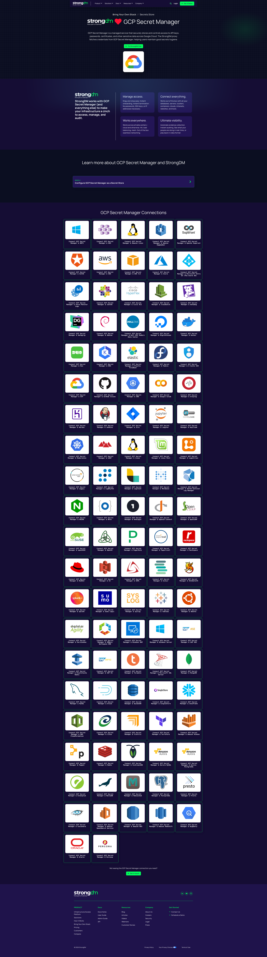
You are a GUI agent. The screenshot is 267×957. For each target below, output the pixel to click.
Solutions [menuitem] (77, 918)
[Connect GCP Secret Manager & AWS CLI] (133, 264)
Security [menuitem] (148, 918)
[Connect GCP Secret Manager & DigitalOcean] (161, 326)
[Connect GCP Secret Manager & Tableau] (161, 602)
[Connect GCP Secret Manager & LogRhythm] (105, 479)
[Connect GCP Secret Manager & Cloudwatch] (161, 295)
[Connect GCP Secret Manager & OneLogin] (133, 510)
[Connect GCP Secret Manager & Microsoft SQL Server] (161, 664)
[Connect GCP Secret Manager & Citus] (105, 725)
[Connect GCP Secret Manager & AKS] (105, 234)
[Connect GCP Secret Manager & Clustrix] (133, 725)
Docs (117, 3)
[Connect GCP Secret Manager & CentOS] (105, 295)
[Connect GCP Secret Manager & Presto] (189, 786)
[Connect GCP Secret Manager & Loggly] (77, 479)
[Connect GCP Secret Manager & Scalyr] (161, 571)
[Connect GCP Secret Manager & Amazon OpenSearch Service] (105, 817)
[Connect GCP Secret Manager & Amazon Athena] (189, 725)
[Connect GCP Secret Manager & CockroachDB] (133, 756)
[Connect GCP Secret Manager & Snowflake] (189, 694)
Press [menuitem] (147, 925)
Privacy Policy (149, 947)
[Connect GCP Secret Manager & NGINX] (77, 510)
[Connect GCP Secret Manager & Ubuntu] (189, 602)
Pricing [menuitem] (76, 927)
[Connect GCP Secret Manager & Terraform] (161, 725)
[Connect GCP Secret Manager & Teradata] (133, 664)
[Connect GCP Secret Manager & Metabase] (161, 479)
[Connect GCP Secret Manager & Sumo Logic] (105, 602)
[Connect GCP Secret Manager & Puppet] (77, 756)
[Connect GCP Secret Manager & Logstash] (133, 479)
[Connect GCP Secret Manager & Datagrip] (77, 326)
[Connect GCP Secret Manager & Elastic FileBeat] (133, 357)
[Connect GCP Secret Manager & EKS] (105, 357)
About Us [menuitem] (148, 912)
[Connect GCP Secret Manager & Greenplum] (77, 786)
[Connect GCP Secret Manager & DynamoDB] (133, 694)
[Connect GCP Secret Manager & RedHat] (77, 571)
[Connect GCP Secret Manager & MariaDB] (105, 786)
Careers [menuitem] (148, 915)
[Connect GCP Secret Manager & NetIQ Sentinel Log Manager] (189, 479)
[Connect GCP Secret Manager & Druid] (105, 694)
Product (97, 3)
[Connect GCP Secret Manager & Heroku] (77, 418)
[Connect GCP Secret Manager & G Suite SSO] (189, 357)
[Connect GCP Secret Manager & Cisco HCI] (133, 295)
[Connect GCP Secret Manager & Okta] (105, 510)
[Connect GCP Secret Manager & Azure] (161, 264)
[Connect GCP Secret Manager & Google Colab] (161, 387)
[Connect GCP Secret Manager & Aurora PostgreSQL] (189, 756)
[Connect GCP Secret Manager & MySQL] (77, 694)
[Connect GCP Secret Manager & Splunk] (77, 602)
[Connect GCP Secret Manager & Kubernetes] (77, 449)
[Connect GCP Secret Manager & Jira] (133, 418)
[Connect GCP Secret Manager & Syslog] (133, 602)
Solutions (108, 3)
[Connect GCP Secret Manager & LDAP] (105, 449)
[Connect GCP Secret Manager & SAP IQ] (105, 664)
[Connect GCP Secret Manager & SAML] (133, 571)
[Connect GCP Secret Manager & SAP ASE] (189, 633)
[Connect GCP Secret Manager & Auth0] (77, 264)
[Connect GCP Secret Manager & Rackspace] (189, 541)
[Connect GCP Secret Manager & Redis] (105, 756)
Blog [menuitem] (123, 912)
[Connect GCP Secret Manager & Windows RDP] (133, 633)
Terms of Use (186, 947)
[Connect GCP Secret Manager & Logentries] (189, 449)
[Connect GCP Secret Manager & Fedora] (161, 357)
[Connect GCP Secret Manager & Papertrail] (161, 541)
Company (138, 3)
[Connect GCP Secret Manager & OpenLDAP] (189, 510)
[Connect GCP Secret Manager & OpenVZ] (105, 541)
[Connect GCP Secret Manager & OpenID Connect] (161, 510)
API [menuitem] (99, 922)
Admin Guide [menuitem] (102, 918)
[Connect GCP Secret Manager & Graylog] (189, 387)
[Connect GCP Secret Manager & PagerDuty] (133, 541)
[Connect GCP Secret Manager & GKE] (133, 387)
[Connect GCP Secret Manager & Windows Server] (161, 633)
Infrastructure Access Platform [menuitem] (82, 913)
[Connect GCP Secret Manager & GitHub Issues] (105, 387)
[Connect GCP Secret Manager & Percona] (105, 848)
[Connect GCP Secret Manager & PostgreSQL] (161, 786)
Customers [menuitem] (78, 931)
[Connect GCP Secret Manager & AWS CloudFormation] (77, 725)
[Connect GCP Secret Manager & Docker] (189, 326)
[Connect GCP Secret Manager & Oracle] (77, 848)
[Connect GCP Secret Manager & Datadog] (189, 295)
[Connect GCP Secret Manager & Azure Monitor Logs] (77, 295)
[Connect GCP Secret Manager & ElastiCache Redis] (77, 664)
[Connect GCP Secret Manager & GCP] (77, 387)
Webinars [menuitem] (125, 922)
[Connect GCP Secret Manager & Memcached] (133, 786)
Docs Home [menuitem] (102, 912)
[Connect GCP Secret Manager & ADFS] (77, 234)
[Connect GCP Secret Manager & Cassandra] (77, 817)
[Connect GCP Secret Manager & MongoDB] (189, 664)
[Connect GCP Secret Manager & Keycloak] (189, 418)
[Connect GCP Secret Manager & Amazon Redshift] (161, 817)
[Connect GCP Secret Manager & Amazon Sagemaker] (161, 234)
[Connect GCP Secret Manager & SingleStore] (161, 694)
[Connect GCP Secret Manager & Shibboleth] (189, 571)
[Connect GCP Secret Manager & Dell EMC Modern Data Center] (133, 326)
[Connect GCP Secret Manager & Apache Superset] (189, 234)
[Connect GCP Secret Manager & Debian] (105, 326)
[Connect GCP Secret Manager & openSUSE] (77, 541)
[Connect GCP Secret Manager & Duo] (77, 357)
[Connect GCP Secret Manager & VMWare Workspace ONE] (105, 633)
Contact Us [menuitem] (175, 912)
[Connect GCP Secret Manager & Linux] (133, 449)
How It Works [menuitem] (79, 921)
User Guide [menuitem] (102, 915)
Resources (127, 3)
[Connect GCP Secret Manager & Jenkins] (105, 418)
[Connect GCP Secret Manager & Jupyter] (161, 418)
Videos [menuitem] (124, 918)
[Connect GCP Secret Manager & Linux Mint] (161, 449)
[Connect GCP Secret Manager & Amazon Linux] (133, 234)
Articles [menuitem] (124, 915)
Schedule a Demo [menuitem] (178, 915)
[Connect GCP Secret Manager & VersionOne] (77, 633)
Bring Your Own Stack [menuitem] (124, 14)
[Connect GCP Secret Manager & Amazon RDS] (133, 817)
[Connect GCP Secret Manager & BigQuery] (189, 817)
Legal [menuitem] (147, 922)
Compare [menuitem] (77, 934)
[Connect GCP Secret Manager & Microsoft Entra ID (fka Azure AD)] (189, 264)
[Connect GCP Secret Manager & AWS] (105, 264)
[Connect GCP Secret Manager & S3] (105, 571)
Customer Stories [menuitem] (128, 925)
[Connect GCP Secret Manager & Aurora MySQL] (161, 756)
